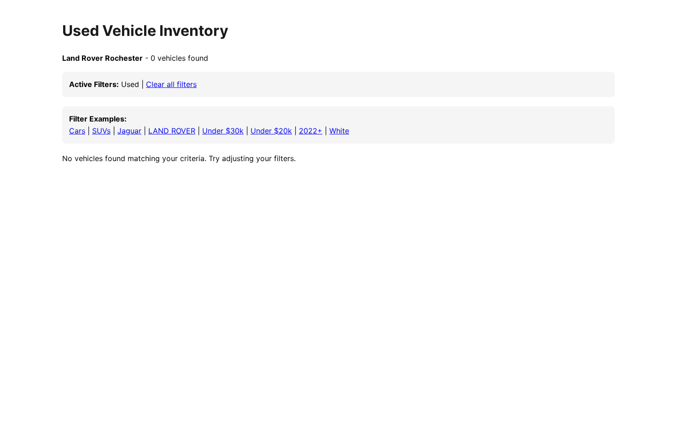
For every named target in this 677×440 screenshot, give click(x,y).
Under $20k (271, 130)
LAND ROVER (171, 130)
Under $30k (223, 130)
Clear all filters (171, 84)
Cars (77, 130)
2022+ (310, 130)
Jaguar (129, 130)
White (339, 130)
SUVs (101, 130)
